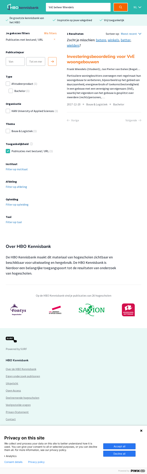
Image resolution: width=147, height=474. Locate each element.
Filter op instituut (17, 169)
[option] (73, 309)
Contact (11, 419)
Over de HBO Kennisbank (21, 369)
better (125, 40)
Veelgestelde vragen (18, 405)
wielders (73, 45)
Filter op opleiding (17, 204)
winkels (113, 40)
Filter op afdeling (16, 186)
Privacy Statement (17, 412)
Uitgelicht (12, 383)
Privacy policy (36, 462)
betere (101, 40)
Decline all (119, 453)
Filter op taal (14, 222)
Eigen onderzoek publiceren (23, 376)
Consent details (13, 462)
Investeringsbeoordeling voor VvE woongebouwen (101, 59)
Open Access (13, 390)
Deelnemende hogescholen (22, 397)
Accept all (119, 446)
